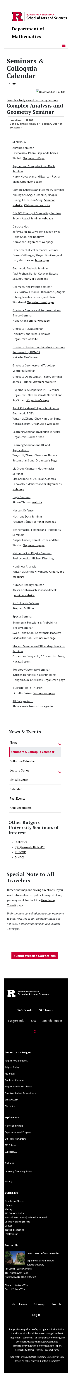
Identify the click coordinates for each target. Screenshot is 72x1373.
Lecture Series (19, 770)
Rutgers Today (12, 1067)
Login (36, 1315)
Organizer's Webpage (45, 423)
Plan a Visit (10, 1106)
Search (56, 1304)
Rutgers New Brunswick (16, 1060)
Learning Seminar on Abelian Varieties (37, 432)
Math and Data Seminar (27, 516)
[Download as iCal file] (50, 91)
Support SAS (11, 1151)
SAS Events (25, 1010)
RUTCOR (20, 852)
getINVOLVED (11, 1099)
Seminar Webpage (44, 638)
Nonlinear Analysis (24, 566)
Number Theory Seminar (28, 585)
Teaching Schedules (14, 1229)
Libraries (9, 1205)
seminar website (24, 595)
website (37, 502)
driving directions (44, 890)
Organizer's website (25, 339)
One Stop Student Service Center (21, 1093)
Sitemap (39, 1304)
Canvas (8, 1225)
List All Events (19, 780)
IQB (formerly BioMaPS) (30, 847)
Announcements (21, 808)
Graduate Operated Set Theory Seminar (37, 376)
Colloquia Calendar (22, 761)
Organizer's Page (33, 158)
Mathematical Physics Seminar (32, 553)
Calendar (16, 789)
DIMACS (20, 857)
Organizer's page (31, 181)
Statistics (21, 842)
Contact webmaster (50, 1360)
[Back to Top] (64, 1364)
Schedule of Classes (14, 1201)
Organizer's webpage (40, 242)
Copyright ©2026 (18, 1356)
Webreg (8, 1209)
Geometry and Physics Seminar (32, 287)
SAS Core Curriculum (15, 1213)
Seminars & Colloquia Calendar (32, 752)
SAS (33, 1021)
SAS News (46, 1010)
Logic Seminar (21, 497)
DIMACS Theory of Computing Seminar (37, 213)
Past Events (17, 798)
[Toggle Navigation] (64, 45)
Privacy (8, 1181)
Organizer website (44, 382)
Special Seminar (23, 616)
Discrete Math (21, 226)
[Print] (14, 83)
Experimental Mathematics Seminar (35, 250)
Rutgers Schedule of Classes (18, 1086)
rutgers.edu (16, 1021)
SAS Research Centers (15, 1138)
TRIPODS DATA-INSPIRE (28, 688)
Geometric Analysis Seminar (30, 268)
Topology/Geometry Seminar (31, 669)
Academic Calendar (14, 1080)
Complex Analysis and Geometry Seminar (32, 100)
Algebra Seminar (23, 148)
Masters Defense (23, 510)
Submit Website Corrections (35, 956)
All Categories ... (23, 701)
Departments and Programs (18, 1132)
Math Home (19, 1304)
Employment (11, 1233)
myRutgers (10, 1073)
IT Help (26, 1221)
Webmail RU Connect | (16, 1217)
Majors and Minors (14, 1125)
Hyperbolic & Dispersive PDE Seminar (36, 390)
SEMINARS (19, 142)
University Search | (14, 1221)
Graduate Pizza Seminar (28, 328)
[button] (60, 742)
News (13, 742)
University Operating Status (18, 1171)
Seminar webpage (41, 218)
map (24, 890)
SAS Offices (10, 1145)
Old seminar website (37, 205)
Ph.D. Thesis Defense (26, 603)
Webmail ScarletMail (37, 1217)
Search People (52, 1021)
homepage (42, 260)
